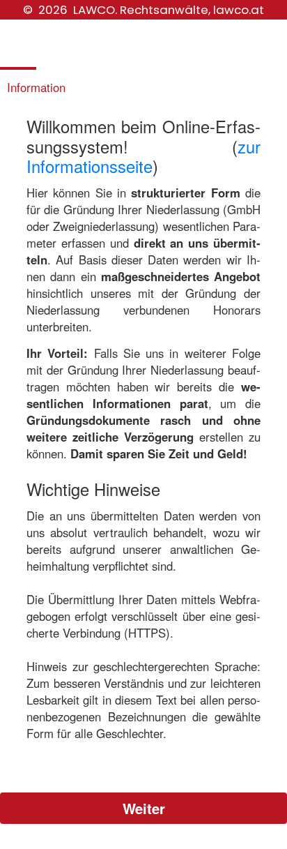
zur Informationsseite (143, 157)
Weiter (144, 808)
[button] (143, 806)
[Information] (36, 52)
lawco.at (238, 9)
